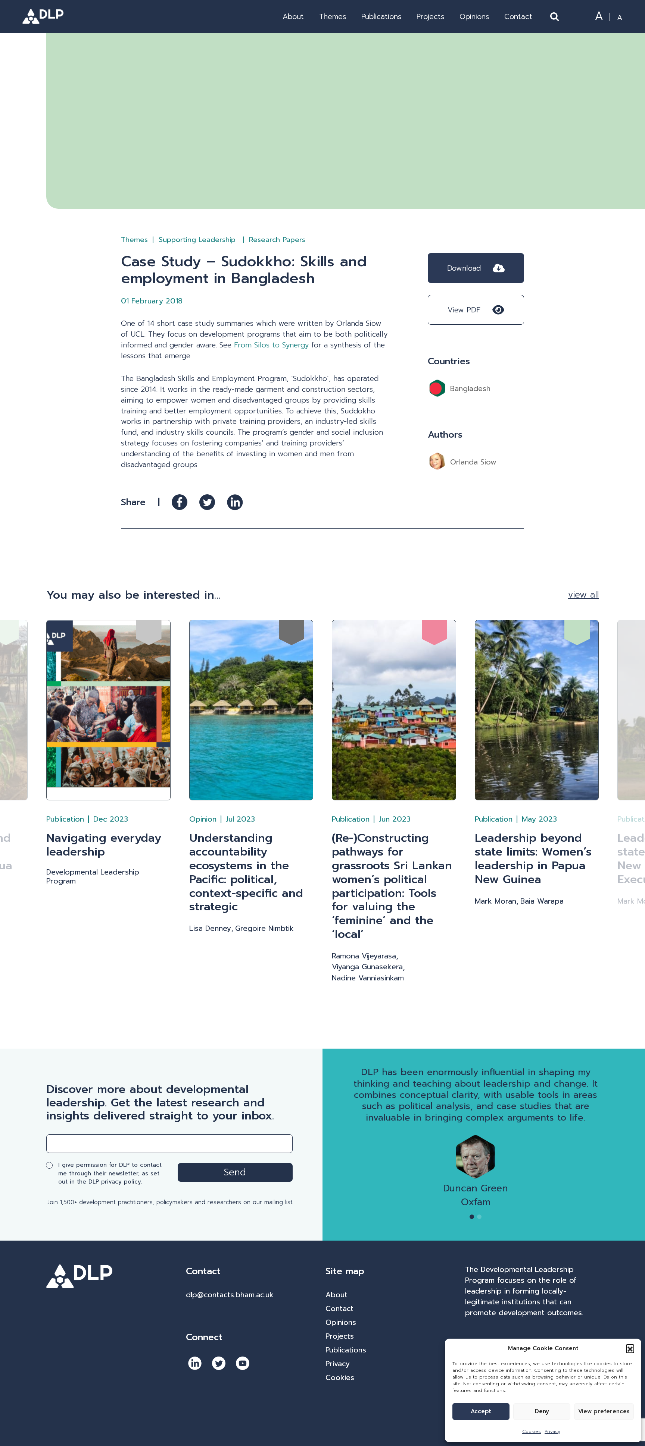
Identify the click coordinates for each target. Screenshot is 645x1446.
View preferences (604, 1411)
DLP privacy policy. (115, 1182)
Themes (332, 16)
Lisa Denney (210, 928)
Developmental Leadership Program (92, 877)
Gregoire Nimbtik (264, 928)
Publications (381, 16)
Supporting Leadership (198, 239)
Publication (65, 819)
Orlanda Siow (473, 462)
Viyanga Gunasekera (367, 967)
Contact (518, 16)
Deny (542, 1411)
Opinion (202, 819)
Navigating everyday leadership (103, 844)
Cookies (531, 1431)
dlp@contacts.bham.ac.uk (230, 1294)
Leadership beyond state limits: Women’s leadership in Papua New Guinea (533, 858)
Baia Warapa (542, 901)
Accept (481, 1411)
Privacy (552, 1431)
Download (464, 268)
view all (583, 594)
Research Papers (277, 239)
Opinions (474, 16)
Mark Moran (495, 901)
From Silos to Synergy (271, 345)
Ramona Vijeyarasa (364, 956)
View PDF (464, 310)
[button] (630, 1348)
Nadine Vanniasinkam (368, 978)
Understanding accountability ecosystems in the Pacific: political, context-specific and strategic (246, 872)
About (293, 16)
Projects (430, 16)
